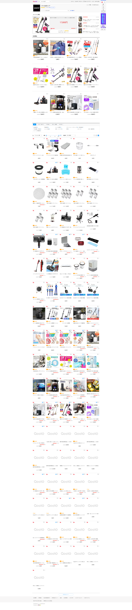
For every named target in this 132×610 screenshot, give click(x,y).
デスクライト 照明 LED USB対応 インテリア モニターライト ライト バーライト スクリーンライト (39, 395)
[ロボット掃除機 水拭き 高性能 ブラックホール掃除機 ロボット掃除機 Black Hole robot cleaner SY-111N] (66, 553)
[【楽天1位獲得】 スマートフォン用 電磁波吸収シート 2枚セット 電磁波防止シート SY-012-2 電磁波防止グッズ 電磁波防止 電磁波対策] (79, 194)
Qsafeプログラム (87, 597)
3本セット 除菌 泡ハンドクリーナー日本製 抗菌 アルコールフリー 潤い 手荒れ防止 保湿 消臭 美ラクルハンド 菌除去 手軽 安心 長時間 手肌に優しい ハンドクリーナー (93, 561)
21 (81, 39)
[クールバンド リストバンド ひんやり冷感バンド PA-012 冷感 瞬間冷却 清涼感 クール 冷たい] (39, 337)
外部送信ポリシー (55, 597)
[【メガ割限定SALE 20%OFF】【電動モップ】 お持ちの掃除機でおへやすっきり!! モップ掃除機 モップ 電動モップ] (39, 481)
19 (64, 94)
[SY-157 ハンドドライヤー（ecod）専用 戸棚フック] (39, 146)
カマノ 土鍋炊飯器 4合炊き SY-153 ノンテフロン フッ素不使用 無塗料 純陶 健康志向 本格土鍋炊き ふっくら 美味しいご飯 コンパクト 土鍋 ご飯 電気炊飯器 (39, 323)
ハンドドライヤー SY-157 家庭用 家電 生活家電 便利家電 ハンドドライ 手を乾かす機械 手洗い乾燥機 (52, 155)
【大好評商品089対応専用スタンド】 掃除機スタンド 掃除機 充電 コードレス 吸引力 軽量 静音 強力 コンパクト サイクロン (66, 395)
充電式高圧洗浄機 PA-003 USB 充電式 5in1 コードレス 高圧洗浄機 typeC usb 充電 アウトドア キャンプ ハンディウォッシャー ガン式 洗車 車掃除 (93, 225)
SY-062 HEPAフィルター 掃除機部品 (39, 179)
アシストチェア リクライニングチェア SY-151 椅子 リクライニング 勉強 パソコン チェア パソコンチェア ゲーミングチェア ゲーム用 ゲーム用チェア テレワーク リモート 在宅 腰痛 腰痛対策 (79, 227)
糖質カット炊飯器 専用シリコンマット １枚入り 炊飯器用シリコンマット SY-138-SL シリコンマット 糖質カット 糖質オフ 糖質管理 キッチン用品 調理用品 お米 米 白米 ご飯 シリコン (39, 203)
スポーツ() (79, 129)
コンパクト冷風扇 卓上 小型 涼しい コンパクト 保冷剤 (39, 299)
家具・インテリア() (58, 129)
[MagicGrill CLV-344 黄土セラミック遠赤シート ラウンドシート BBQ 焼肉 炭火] (79, 433)
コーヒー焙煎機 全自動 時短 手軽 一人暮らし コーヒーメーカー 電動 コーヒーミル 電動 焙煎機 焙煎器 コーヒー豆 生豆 (57, 112)
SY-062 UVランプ (93, 155)
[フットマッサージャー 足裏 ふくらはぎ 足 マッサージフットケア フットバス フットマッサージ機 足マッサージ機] (79, 409)
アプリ (89, 1)
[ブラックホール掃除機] (66, 313)
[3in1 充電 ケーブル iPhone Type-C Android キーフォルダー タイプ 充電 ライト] (52, 289)
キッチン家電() (58, 127)
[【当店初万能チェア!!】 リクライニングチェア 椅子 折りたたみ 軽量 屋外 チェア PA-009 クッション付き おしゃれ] (39, 361)
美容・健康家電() (91, 129)
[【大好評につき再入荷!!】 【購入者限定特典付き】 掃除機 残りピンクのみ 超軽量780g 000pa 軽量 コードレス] (91, 47)
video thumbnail (56, 162)
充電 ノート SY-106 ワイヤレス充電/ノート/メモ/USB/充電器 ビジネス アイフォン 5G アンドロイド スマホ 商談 (66, 538)
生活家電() (35, 127)
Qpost (86, 1)
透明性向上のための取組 (48, 600)
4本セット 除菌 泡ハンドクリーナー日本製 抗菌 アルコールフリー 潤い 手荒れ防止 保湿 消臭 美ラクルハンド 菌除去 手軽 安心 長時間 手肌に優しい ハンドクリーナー (79, 465)
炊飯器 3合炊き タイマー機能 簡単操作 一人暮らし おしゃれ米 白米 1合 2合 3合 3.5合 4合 (79, 323)
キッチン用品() (47, 129)
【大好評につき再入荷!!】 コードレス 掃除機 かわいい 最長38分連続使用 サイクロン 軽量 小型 (52, 419)
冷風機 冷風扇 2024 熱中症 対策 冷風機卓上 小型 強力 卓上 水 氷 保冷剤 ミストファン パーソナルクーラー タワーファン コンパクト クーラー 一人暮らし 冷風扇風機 (79, 371)
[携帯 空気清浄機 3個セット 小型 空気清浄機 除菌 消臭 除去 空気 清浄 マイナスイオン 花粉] (93, 433)
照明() (67, 129)
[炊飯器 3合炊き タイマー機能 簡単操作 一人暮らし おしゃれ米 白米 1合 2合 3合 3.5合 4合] (79, 313)
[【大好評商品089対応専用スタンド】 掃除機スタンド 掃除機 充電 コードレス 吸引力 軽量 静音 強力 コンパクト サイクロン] (66, 385)
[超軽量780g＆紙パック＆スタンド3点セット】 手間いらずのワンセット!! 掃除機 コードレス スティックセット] (40, 75)
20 (47, 39)
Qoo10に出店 (97, 1)
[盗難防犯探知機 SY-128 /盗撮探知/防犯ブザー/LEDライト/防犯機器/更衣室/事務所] (66, 505)
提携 (61, 597)
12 (98, 66)
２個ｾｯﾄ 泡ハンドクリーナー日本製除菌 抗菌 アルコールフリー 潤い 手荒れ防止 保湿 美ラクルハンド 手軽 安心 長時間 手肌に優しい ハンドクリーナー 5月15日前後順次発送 (93, 513)
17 (71, 211)
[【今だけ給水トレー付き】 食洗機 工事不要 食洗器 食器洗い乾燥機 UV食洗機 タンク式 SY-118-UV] (91, 102)
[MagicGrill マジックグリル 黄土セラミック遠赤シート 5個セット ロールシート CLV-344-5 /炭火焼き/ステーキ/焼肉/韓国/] (39, 505)
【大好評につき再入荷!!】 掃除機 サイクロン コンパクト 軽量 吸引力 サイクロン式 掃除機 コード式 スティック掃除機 (57, 84)
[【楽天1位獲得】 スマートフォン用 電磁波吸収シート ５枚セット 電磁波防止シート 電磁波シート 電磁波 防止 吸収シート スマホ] (52, 194)
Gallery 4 (96, 135)
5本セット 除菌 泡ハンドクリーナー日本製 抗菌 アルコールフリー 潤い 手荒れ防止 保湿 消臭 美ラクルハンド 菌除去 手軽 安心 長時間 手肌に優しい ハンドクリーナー (39, 585)
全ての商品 (69, 135)
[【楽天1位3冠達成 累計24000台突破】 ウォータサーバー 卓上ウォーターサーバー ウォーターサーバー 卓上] (74, 102)
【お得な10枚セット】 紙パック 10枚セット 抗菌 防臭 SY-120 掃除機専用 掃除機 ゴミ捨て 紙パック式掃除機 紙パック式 (52, 441)
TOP (102, 29)
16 (71, 282)
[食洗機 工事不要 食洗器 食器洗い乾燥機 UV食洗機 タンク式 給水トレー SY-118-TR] (66, 146)
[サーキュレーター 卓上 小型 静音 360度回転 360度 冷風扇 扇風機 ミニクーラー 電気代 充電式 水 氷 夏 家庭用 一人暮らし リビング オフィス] (39, 433)
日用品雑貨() (81, 127)
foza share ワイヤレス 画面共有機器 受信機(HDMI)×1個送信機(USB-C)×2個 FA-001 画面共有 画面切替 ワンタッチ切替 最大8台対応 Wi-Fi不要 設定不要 (93, 297)
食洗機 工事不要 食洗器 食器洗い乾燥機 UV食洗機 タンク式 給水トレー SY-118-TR (66, 155)
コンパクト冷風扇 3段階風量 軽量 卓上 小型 (93, 275)
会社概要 (34, 597)
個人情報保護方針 (47, 597)
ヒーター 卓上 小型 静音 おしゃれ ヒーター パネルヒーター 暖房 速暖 (79, 538)
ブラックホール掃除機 (66, 323)
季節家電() (46, 127)
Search (50, 1)
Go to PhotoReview (80, 16)
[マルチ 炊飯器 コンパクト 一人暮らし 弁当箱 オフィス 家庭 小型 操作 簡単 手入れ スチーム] (79, 241)
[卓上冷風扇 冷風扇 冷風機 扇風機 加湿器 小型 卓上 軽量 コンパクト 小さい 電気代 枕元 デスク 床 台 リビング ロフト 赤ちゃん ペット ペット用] (52, 241)
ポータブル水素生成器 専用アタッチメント (52, 371)
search (68, 10)
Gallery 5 (98, 135)
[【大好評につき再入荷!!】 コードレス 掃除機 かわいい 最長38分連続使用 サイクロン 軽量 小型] (52, 409)
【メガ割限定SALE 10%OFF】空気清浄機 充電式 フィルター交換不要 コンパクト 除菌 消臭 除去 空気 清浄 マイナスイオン (52, 538)
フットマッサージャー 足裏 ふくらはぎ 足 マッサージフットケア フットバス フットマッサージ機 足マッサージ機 (79, 419)
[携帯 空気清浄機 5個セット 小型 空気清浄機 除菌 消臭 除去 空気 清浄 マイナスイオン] (52, 457)
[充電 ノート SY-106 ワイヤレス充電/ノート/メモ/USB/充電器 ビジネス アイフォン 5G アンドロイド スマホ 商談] (66, 529)
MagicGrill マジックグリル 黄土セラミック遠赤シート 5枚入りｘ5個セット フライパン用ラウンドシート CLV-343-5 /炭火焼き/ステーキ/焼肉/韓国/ (52, 514)
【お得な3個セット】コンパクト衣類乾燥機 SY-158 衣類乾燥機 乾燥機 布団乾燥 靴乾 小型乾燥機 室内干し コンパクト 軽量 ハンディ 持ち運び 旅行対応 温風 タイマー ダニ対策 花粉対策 (52, 347)
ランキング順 (37, 135)
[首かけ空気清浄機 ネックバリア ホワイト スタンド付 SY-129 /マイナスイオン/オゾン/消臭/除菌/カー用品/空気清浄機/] (79, 505)
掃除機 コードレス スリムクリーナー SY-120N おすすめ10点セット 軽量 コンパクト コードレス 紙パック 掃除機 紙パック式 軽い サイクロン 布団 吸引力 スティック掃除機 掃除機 (93, 323)
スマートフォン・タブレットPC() (72, 127)
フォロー (53, 7)
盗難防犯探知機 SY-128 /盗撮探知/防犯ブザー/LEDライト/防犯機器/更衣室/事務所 (66, 514)
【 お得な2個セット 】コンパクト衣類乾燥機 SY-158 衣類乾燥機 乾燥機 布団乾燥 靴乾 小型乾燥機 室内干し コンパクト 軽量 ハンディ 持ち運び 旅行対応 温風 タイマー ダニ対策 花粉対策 (66, 347)
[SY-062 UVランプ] (93, 146)
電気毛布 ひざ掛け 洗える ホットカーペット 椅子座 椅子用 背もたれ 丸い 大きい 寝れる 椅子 (93, 393)
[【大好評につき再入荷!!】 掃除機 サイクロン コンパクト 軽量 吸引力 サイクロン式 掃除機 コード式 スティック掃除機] (57, 75)
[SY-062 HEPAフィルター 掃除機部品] (39, 170)
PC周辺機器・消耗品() (37, 129)
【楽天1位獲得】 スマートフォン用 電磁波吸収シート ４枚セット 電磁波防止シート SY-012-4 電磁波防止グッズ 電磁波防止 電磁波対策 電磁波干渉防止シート (93, 203)
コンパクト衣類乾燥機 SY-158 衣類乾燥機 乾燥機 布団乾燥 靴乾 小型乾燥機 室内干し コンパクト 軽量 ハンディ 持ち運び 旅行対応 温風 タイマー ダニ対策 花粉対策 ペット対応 (79, 347)
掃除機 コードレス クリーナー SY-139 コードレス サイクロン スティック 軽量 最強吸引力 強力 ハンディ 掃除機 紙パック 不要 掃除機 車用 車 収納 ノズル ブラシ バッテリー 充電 (66, 465)
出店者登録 (65, 597)
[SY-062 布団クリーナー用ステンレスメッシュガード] (79, 146)
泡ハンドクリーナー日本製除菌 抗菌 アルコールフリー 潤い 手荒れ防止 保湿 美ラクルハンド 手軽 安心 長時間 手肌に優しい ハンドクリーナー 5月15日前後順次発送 (39, 537)
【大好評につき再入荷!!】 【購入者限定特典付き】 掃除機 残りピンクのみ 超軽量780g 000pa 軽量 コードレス (91, 57)
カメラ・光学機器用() (37, 130)
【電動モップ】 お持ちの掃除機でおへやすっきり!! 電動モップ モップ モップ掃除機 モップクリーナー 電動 (40, 112)
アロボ (51, 55)
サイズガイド (103, 12)
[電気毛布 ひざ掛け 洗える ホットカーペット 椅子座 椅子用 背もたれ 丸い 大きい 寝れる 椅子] (93, 385)
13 (58, 234)
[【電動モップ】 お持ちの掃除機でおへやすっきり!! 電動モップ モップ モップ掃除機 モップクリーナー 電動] (40, 102)
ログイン (72, 1)
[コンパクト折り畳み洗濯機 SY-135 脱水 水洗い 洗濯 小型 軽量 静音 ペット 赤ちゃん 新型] (79, 265)
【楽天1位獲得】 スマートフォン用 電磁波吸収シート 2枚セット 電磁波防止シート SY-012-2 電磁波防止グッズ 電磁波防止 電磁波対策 (79, 203)
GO (60, 135)
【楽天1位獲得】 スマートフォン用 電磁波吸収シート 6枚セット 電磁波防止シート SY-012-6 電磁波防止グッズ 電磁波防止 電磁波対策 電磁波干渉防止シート (66, 203)
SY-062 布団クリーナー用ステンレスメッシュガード (79, 155)
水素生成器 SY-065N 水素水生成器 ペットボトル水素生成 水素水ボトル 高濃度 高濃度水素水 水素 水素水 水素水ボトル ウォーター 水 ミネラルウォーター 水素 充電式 (93, 371)
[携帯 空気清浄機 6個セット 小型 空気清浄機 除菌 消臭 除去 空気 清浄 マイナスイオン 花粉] (66, 433)
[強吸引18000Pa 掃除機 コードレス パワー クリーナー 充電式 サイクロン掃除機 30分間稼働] (41, 25)
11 (81, 66)
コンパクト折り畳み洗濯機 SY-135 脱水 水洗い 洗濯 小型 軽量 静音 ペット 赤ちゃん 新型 (79, 275)
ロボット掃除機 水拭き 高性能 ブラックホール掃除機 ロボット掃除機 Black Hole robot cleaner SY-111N (66, 562)
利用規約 (40, 597)
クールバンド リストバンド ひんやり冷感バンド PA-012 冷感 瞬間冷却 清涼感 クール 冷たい (39, 347)
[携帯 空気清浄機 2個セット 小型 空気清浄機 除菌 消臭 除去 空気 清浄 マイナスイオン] (39, 457)
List (94, 135)
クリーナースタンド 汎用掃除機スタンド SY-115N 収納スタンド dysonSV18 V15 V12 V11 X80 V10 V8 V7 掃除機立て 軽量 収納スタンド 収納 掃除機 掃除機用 (79, 395)
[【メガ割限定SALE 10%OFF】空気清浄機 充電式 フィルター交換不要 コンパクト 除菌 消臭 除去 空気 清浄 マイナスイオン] (52, 529)
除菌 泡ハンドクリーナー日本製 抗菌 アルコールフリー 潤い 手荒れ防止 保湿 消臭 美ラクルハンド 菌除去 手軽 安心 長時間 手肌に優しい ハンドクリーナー (93, 465)
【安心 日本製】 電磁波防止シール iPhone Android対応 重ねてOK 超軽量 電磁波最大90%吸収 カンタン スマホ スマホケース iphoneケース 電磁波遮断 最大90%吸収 (52, 562)
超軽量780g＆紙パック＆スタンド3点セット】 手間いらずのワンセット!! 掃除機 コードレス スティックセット (40, 84)
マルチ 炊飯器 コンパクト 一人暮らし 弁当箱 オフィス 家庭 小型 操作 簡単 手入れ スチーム (79, 251)
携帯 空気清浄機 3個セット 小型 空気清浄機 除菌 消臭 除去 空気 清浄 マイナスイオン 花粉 (93, 441)
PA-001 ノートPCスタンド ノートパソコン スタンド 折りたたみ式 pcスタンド (66, 251)
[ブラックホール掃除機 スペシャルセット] (52, 313)
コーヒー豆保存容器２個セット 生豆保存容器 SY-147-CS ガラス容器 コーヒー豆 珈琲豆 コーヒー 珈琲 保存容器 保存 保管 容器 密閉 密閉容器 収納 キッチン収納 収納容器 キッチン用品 (79, 179)
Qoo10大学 (71, 597)
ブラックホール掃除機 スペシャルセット (52, 323)
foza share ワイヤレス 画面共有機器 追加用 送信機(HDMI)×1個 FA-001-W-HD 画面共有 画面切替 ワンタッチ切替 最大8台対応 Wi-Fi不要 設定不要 (66, 297)
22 (71, 546)
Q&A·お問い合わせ (95, 4)
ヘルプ (93, 1)
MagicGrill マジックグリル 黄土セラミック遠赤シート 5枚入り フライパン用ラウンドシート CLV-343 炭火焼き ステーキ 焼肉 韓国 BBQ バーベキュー (79, 561)
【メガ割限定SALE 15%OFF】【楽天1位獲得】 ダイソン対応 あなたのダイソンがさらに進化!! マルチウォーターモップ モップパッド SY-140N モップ (66, 227)
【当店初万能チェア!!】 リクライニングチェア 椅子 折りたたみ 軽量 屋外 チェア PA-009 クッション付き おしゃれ (39, 371)
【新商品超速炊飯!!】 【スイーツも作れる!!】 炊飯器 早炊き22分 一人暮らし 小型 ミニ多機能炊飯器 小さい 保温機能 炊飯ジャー (40, 57)
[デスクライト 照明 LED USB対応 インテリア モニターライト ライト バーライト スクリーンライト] (39, 385)
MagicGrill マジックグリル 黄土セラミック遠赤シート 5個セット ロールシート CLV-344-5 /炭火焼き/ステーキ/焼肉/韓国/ (39, 514)
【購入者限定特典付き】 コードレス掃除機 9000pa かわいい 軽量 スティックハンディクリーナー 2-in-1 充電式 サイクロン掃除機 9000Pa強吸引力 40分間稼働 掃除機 (74, 57)
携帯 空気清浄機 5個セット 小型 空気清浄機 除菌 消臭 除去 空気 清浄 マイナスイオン (52, 465)
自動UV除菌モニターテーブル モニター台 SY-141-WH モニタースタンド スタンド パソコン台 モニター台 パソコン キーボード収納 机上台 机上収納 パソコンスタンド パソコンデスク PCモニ (93, 179)
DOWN (104, 29)
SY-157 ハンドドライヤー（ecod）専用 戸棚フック (39, 155)
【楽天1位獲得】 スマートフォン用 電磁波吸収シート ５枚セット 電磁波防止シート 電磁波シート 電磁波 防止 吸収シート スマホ (52, 203)
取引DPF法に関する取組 (37, 600)
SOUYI (35, 55)
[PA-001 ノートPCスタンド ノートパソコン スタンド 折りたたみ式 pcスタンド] (66, 241)
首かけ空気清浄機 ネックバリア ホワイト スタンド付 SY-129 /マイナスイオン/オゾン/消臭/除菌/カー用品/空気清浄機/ (79, 514)
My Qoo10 (76, 1)
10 (64, 66)
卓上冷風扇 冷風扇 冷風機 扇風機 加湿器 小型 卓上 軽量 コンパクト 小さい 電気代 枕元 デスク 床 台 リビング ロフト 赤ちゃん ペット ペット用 (52, 251)
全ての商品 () (72, 10)
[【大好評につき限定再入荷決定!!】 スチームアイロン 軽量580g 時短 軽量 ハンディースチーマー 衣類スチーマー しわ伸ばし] (57, 47)
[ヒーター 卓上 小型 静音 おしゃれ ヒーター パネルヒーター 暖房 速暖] (79, 529)
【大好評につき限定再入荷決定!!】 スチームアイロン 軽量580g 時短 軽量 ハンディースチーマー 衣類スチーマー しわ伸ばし (57, 57)
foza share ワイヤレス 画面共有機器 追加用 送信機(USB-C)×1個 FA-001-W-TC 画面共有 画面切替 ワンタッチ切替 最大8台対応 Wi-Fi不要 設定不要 (79, 297)
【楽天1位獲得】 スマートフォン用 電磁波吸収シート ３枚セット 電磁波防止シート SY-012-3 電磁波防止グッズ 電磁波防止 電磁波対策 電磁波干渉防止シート (39, 227)
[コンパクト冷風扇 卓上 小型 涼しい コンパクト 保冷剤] (39, 289)
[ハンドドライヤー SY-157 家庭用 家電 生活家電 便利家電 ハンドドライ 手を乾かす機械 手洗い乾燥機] (52, 146)
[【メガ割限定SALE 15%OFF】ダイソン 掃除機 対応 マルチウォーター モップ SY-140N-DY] (39, 241)
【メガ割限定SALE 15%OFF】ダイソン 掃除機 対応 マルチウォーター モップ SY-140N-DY (39, 251)
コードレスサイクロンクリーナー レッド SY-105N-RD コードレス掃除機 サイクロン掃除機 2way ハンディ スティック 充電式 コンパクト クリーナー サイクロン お (39, 273)
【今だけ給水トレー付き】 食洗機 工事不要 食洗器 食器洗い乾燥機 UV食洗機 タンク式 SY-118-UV (91, 112)
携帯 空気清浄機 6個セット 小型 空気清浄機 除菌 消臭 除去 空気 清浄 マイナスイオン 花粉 (66, 441)
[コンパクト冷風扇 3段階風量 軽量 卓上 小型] (93, 265)
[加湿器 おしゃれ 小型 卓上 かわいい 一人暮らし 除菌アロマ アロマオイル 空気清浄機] (66, 481)
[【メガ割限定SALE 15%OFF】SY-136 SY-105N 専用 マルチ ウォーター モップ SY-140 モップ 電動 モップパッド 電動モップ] (52, 265)
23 (98, 39)
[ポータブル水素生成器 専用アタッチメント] (52, 361)
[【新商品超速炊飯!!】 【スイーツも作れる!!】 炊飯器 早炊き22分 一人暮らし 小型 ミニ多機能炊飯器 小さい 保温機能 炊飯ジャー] (40, 47)
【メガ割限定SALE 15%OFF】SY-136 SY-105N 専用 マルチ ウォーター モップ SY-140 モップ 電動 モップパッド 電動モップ (52, 273)
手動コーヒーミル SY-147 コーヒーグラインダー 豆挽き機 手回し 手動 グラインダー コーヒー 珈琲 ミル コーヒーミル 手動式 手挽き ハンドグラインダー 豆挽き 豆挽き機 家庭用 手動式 (52, 227)
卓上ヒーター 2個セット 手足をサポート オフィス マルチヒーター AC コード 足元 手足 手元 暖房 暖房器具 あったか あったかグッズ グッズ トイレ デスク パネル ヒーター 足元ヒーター (66, 273)
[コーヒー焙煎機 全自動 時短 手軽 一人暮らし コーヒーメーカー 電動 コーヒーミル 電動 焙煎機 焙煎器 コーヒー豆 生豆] (57, 102)
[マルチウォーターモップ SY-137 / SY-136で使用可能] (93, 241)
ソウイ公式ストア (45, 6)
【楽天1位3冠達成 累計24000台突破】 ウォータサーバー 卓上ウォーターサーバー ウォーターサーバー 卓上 (74, 112)
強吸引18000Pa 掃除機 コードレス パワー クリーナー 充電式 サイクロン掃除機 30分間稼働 (62, 17)
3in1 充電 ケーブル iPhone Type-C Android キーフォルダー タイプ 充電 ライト (52, 297)
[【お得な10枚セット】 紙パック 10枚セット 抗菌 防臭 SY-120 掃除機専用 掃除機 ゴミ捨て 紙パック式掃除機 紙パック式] (52, 433)
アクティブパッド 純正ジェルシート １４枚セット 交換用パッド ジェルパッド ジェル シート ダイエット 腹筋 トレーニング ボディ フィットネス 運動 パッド (66, 179)
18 (58, 306)
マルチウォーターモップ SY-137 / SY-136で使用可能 (93, 249)
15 (44, 306)
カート (103, 5)
